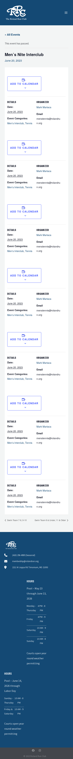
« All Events (12, 34)
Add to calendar (24, 83)
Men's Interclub (15, 123)
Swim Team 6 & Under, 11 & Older (50, 520)
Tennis (28, 123)
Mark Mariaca (43, 107)
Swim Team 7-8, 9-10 (17, 520)
